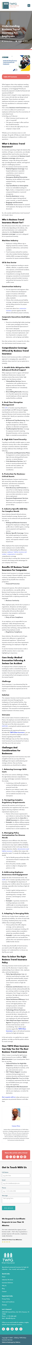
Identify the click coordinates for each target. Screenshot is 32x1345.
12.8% (4, 880)
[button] (29, 5)
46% (6, 408)
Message (5, 1195)
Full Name (5, 1172)
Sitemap (4, 1305)
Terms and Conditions (8, 1302)
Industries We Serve (7, 1280)
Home (3, 1277)
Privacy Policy (6, 1299)
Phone (4, 1188)
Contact (4, 1291)
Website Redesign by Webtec (11, 1342)
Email (3, 1180)
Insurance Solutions (7, 1283)
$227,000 (5, 726)
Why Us (4, 1285)
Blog (3, 1288)
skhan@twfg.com (10, 1318)
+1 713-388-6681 (11, 1316)
